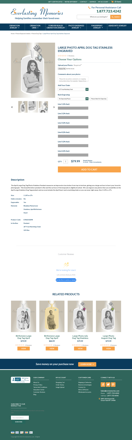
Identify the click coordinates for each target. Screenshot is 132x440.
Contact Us (81, 387)
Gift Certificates (55, 2)
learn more (86, 364)
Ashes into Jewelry (117, 26)
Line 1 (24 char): (64, 104)
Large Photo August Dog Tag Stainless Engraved (108, 338)
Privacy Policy (37, 385)
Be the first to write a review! (66, 280)
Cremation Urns (35, 27)
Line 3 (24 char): (64, 123)
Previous (12, 107)
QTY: (60, 162)
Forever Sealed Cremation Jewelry (56, 27)
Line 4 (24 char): (64, 132)
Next (54, 107)
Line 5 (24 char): (64, 142)
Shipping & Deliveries (84, 382)
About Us (36, 382)
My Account (103, 2)
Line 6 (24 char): (64, 151)
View (23, 348)
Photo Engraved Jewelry (76, 27)
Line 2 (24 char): (64, 113)
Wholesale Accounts (84, 392)
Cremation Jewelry (14, 27)
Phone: (103, 393)
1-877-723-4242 (113, 393)
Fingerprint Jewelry (97, 27)
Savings (93, 2)
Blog (34, 394)
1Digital (37, 437)
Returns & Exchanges (85, 385)
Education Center (38, 389)
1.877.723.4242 (108, 11)
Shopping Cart (60, 382)
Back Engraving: (64, 95)
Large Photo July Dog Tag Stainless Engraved (80, 338)
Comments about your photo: (69, 74)
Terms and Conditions (40, 387)
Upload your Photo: (69, 65)
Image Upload (60, 387)
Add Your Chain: (64, 85)
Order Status (60, 385)
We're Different (71, 2)
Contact (83, 2)
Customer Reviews (39, 392)
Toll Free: (103, 395)
